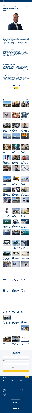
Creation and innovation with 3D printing (24, 302)
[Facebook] (13, 402)
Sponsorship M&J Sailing (6, 269)
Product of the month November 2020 (15, 323)
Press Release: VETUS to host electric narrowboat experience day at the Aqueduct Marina (7, 110)
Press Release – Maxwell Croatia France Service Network (24, 216)
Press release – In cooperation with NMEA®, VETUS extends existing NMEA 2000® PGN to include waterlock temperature (25, 120)
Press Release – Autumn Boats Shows (25, 195)
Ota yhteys (21, 389)
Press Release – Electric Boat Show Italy (24, 206)
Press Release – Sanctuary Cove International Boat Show (15, 206)
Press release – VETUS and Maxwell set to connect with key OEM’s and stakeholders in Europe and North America (16, 131)
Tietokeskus (4, 389)
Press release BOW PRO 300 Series (15, 291)
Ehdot (16, 409)
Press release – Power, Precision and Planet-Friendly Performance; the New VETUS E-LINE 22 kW (7, 120)
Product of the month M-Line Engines (25, 333)
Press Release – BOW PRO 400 (6, 237)
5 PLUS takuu (4, 392)
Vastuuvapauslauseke (16, 408)
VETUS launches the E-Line (25, 323)
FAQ (3, 391)
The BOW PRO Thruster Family (5, 291)
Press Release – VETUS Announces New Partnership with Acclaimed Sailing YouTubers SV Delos (25, 163)
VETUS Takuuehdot (5, 393)
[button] (5, 377)
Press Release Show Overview (15, 237)
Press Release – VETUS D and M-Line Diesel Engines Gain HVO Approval (15, 184)
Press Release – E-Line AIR (16, 227)
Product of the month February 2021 (6, 312)
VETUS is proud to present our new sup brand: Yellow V (6, 344)
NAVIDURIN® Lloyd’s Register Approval (25, 248)
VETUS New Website (15, 258)
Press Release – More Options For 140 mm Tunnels (6, 216)
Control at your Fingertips (23, 291)
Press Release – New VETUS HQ (15, 216)
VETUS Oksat (22, 390)
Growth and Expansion (25, 258)
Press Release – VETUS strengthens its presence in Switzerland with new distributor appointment (16, 195)
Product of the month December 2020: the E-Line (7, 323)
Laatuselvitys (4, 394)
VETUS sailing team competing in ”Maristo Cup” (16, 344)
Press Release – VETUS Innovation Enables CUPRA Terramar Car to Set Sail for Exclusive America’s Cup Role (15, 163)
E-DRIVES (4, 279)
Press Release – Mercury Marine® (15, 280)
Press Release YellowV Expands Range (16, 248)
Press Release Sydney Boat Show (25, 237)
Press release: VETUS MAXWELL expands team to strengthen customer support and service (25, 110)
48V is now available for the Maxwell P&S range (15, 312)
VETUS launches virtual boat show (16, 333)
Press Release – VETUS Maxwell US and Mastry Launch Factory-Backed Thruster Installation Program (6, 163)
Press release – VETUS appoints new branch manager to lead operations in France (25, 131)
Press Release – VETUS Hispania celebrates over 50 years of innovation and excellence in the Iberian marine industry (7, 152)
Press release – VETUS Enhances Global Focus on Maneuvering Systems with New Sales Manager (25, 142)
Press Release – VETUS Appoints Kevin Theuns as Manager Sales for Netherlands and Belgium (16, 174)
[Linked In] (18, 402)
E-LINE (13, 269)
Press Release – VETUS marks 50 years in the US (7, 227)
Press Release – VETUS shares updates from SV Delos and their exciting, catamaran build (16, 152)
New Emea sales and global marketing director (25, 344)
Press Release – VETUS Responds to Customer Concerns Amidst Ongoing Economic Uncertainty (25, 174)
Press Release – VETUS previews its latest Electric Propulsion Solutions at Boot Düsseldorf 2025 (25, 152)
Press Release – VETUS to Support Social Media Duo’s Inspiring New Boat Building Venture (6, 174)
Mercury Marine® (24, 279)
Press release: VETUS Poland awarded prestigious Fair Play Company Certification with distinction (16, 110)
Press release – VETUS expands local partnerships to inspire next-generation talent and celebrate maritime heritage (7, 131)
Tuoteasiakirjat (4, 390)
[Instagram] (15, 402)
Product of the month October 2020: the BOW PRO (6, 334)
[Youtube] (16, 402)
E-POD (22, 269)
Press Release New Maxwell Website (6, 248)
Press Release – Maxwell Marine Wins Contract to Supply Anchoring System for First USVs (6, 195)
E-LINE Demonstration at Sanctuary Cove (6, 259)
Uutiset (12, 389)
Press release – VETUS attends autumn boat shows (7, 142)
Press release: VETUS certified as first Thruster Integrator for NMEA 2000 (16, 302)
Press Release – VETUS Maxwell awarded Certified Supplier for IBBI (24, 184)
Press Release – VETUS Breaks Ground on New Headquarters (7, 184)
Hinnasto (4, 395)
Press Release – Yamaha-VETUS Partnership (24, 227)
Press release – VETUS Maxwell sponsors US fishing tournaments (16, 142)
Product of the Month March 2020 (6, 301)
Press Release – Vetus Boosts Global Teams (6, 205)
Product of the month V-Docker (25, 312)
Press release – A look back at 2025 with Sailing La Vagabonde (16, 120)
